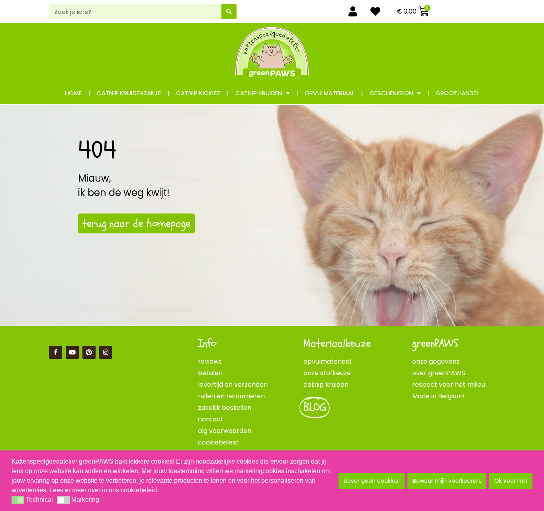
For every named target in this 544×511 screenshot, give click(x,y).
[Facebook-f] (55, 352)
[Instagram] (105, 352)
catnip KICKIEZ (198, 93)
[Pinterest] (89, 352)
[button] (18, 500)
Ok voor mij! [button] (510, 481)
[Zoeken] (229, 11)
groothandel (457, 93)
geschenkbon (391, 93)
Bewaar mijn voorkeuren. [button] (447, 481)
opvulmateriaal (329, 93)
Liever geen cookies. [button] (371, 481)
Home (73, 93)
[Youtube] (72, 352)
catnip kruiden (258, 93)
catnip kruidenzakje (129, 93)
